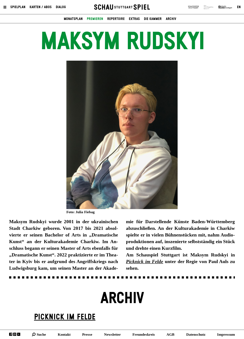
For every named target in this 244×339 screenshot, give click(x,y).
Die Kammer (153, 19)
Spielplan (17, 7)
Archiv (171, 19)
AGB (170, 334)
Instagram (14, 334)
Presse (87, 334)
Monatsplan (73, 19)
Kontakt (64, 334)
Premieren (95, 19)
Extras (134, 19)
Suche (41, 334)
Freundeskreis (143, 334)
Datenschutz (195, 334)
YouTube (18, 334)
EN (239, 7)
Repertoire (116, 19)
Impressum (226, 334)
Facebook (10, 334)
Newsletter (112, 334)
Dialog (61, 7)
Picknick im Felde (64, 317)
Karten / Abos (41, 7)
